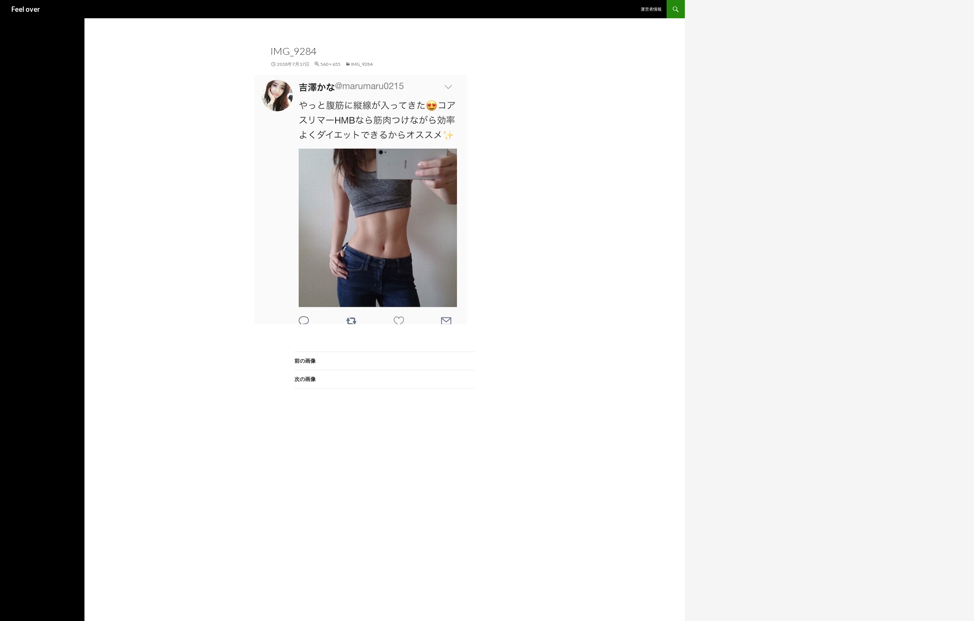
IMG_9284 (361, 64)
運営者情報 (651, 8)
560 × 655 (330, 64)
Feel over (25, 9)
